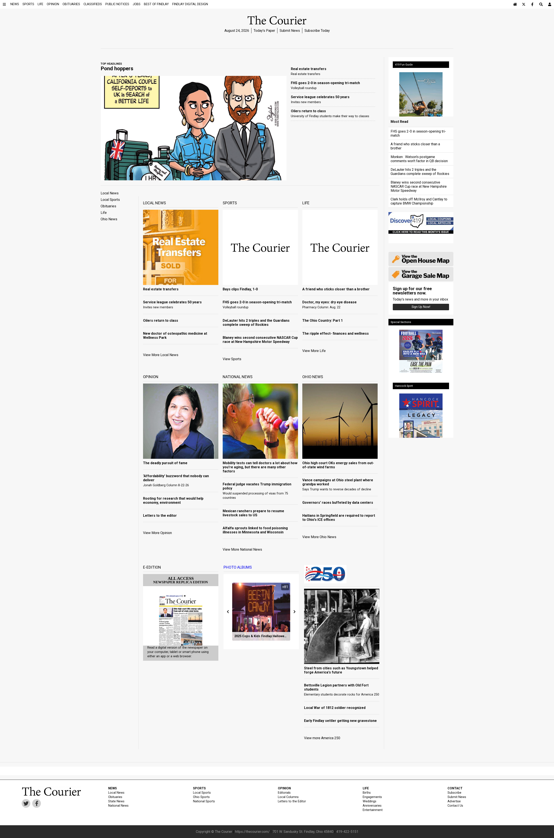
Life (104, 213)
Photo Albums (238, 567)
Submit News (290, 31)
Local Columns (288, 797)
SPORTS (199, 788)
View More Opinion (157, 533)
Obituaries (108, 206)
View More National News (242, 549)
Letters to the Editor (292, 801)
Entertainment (373, 810)
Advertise (454, 801)
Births (367, 793)
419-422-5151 (347, 832)
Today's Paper (264, 31)
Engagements (372, 797)
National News (118, 806)
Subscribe (454, 793)
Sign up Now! (421, 307)
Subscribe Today (317, 31)
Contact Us (455, 806)
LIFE (366, 788)
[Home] (515, 4)
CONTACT (455, 788)
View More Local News (160, 355)
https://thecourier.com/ (252, 832)
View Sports (232, 359)
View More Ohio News (319, 537)
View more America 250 (322, 738)
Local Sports (110, 200)
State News (116, 801)
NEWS (112, 788)
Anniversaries (372, 806)
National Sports (204, 801)
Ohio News (109, 219)
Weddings (369, 801)
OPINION (284, 788)
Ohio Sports (201, 797)
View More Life (314, 351)
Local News (110, 193)
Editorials (284, 793)
